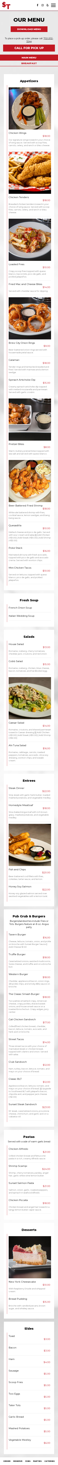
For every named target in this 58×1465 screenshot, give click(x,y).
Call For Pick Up (29, 48)
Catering (49, 1461)
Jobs (27, 1461)
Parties (37, 1461)
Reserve (17, 1461)
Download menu (29, 29)
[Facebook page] (37, 5)
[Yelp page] (47, 5)
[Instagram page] (42, 5)
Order (7, 1461)
